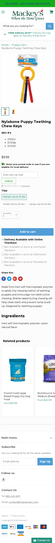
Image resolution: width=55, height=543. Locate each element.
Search (4, 516)
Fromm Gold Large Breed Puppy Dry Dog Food (17, 396)
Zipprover (25, 186)
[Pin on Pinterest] (20, 279)
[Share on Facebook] (3, 279)
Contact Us (43, 540)
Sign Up (45, 461)
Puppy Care (19, 45)
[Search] (50, 26)
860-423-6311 (13, 496)
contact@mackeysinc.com (23, 502)
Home (5, 45)
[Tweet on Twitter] (9, 279)
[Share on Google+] (15, 279)
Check (9, 181)
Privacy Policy (18, 516)
